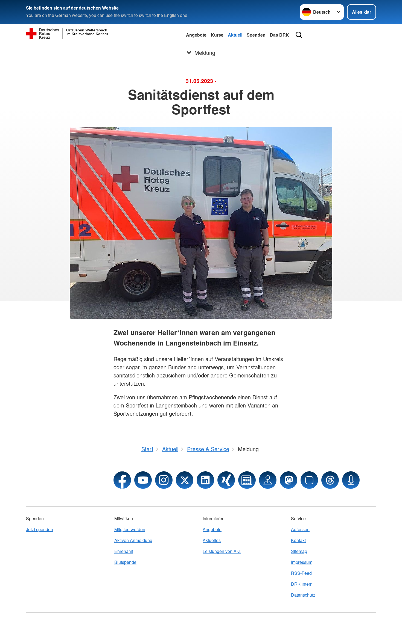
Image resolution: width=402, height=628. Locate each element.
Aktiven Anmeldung (133, 540)
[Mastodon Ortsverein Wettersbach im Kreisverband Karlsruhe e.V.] (288, 480)
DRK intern (302, 584)
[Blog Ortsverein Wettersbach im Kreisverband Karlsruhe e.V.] (247, 480)
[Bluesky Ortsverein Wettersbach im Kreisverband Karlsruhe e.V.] (309, 480)
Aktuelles (212, 540)
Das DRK (279, 35)
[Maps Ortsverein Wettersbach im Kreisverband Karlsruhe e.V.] (267, 480)
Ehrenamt (123, 551)
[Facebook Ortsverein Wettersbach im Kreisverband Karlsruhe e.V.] (122, 480)
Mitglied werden (129, 529)
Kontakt (298, 540)
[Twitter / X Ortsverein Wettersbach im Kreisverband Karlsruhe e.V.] (184, 480)
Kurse (217, 35)
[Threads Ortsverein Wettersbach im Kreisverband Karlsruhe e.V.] (330, 480)
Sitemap (299, 551)
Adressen (300, 529)
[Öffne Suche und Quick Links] (299, 35)
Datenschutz (303, 595)
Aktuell (235, 35)
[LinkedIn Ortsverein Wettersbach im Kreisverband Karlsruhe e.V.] (205, 480)
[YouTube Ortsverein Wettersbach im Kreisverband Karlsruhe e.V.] (143, 480)
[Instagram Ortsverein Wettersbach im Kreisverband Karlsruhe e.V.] (164, 480)
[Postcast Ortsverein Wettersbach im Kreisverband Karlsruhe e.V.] (351, 480)
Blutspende (125, 562)
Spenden (256, 35)
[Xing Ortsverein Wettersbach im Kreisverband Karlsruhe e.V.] (226, 480)
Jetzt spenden (39, 529)
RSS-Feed (301, 573)
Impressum (301, 562)
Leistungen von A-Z (222, 551)
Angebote (196, 35)
